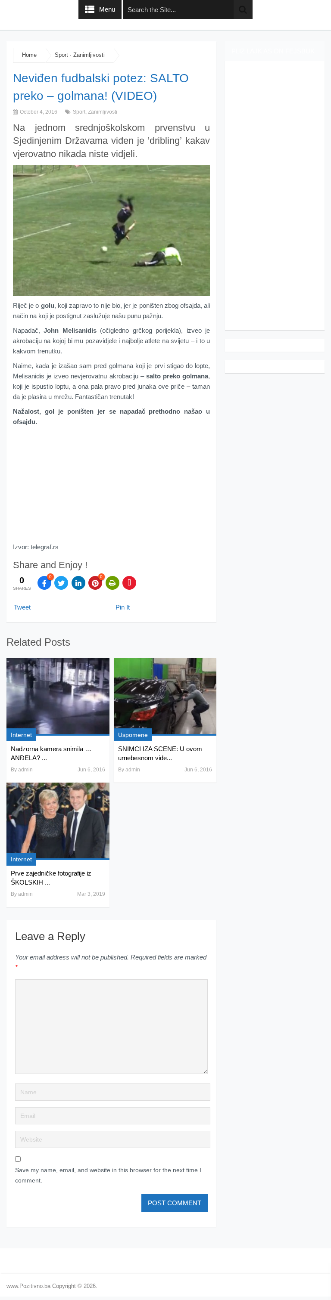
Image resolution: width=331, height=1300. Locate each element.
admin (25, 770)
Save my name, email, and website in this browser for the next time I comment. (108, 1175)
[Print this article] (112, 583)
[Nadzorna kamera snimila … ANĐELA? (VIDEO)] (57, 697)
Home (29, 55)
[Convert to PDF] (129, 583)
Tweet (22, 607)
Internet (21, 734)
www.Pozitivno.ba (28, 1286)
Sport (61, 55)
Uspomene (133, 734)
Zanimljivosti (89, 55)
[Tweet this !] (61, 583)
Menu (107, 9)
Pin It (123, 607)
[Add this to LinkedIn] (78, 583)
